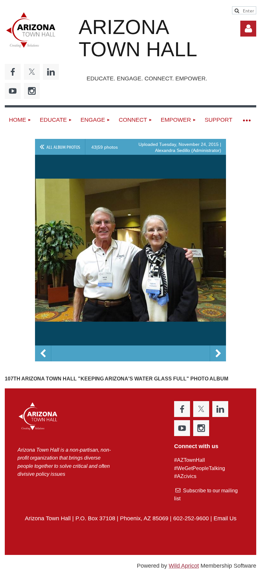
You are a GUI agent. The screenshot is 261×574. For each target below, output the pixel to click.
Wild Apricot (184, 566)
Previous (43, 353)
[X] (32, 72)
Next (218, 353)
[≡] (246, 120)
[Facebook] (13, 72)
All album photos (63, 147)
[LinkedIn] (51, 72)
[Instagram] (32, 91)
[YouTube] (13, 91)
